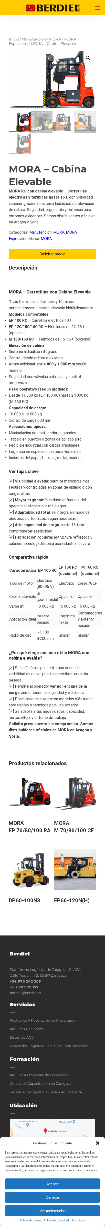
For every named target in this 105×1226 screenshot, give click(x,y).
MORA (55, 39)
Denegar (52, 1197)
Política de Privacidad (56, 1220)
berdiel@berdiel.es (25, 993)
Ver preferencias (53, 1211)
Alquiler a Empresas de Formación (39, 1075)
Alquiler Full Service (27, 1029)
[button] (97, 1143)
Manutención (34, 39)
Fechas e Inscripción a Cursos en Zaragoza (46, 1092)
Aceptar (52, 1184)
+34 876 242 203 (25, 981)
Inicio (14, 39)
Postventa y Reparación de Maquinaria (42, 1020)
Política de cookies (31, 1220)
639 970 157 (27, 987)
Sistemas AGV (22, 1037)
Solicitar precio (52, 254)
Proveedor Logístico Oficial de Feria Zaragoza (49, 1046)
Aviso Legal (78, 1220)
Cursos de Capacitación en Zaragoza (41, 1083)
